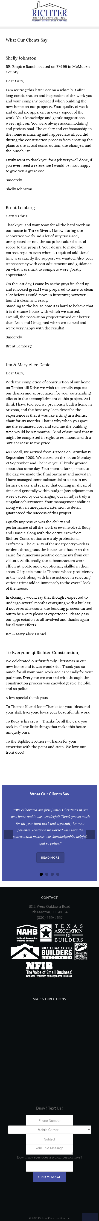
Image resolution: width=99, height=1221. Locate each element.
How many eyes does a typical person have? (49, 1157)
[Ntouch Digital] (49, 1204)
